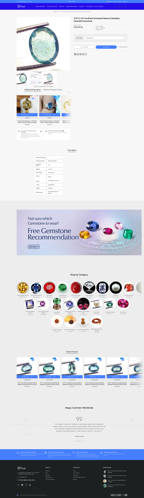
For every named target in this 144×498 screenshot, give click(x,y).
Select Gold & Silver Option (79, 38)
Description (72, 150)
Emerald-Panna (62, 295)
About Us (47, 467)
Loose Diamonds (89, 295)
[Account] (119, 6)
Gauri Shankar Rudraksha (83, 329)
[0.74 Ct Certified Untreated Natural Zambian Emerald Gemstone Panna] (27, 367)
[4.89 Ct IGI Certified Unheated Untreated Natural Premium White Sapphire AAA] (104, 471)
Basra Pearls (96, 312)
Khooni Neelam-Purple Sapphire (43, 312)
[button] (25, 114)
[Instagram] (22, 485)
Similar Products (72, 352)
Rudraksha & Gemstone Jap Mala (96, 329)
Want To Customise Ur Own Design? (44, 86)
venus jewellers (27, 379)
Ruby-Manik (49, 295)
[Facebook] (18, 485)
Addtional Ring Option (32, 90)
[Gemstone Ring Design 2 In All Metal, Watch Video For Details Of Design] (49, 105)
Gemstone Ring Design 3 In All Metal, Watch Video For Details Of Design (72, 121)
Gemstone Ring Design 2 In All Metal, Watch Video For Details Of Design (50, 121)
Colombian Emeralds (110, 312)
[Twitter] (26, 485)
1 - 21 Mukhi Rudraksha (57, 329)
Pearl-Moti (115, 295)
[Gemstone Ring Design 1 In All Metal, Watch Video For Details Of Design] (27, 105)
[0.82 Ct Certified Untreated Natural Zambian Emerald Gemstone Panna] (94, 367)
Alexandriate (57, 312)
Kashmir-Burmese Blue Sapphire (70, 312)
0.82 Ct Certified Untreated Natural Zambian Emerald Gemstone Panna (94, 383)
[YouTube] (30, 485)
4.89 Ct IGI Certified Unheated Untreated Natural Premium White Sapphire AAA (117, 470)
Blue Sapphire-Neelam (36, 295)
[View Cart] (125, 6)
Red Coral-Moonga (76, 295)
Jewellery (27, 117)
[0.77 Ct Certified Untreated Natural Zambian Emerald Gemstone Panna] (49, 367)
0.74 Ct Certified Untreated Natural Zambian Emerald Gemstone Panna (27, 383)
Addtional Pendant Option (52, 90)
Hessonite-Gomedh (129, 295)
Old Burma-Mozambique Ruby (83, 312)
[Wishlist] (122, 6)
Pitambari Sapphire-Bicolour (30, 312)
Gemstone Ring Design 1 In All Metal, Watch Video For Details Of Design (27, 121)
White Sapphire (102, 295)
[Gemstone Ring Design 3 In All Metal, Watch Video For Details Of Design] (72, 105)
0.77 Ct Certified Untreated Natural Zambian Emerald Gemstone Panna (49, 383)
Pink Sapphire (123, 312)
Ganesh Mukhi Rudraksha (70, 329)
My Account (76, 467)
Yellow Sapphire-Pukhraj (23, 295)
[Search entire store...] (115, 6)
